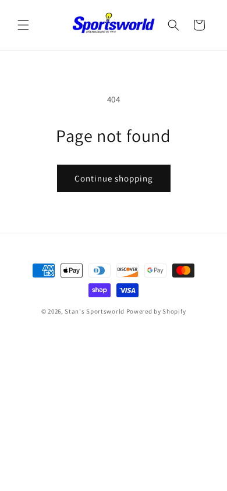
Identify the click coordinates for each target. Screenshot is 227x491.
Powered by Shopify (156, 311)
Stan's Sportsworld (95, 311)
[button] (23, 25)
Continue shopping (114, 178)
